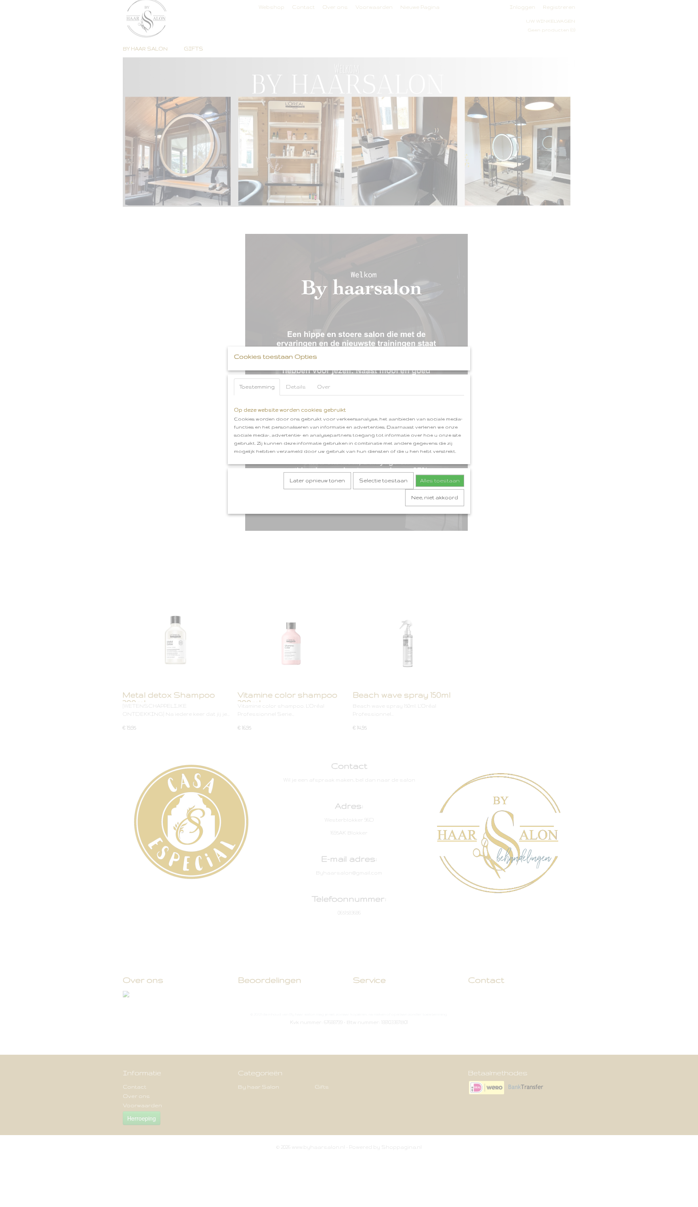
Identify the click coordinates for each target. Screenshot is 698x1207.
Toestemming (257, 386)
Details (296, 386)
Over (323, 386)
